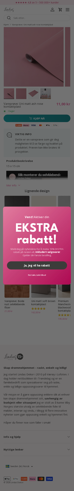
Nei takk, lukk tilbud (37, 274)
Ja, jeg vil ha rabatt (37, 265)
